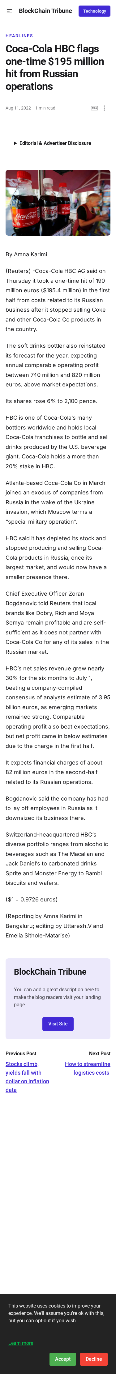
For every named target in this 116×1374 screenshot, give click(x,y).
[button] (9, 11)
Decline (94, 1359)
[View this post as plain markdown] (94, 108)
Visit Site (58, 1024)
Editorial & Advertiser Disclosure (55, 143)
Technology (94, 11)
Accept (63, 1359)
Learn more (20, 1343)
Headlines (19, 35)
